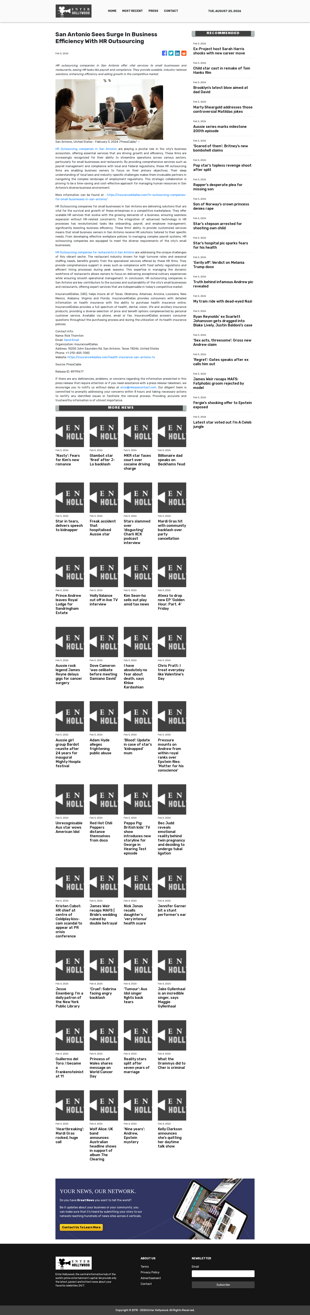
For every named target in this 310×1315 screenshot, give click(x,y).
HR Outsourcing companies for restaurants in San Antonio (94, 252)
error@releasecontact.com (138, 387)
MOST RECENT (132, 11)
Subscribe (223, 1284)
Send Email (71, 340)
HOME (112, 11)
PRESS (153, 11)
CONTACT (171, 11)
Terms (145, 1266)
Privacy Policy (150, 1272)
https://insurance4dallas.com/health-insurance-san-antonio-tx (111, 357)
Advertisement (151, 1278)
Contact (146, 1284)
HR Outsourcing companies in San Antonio (86, 149)
